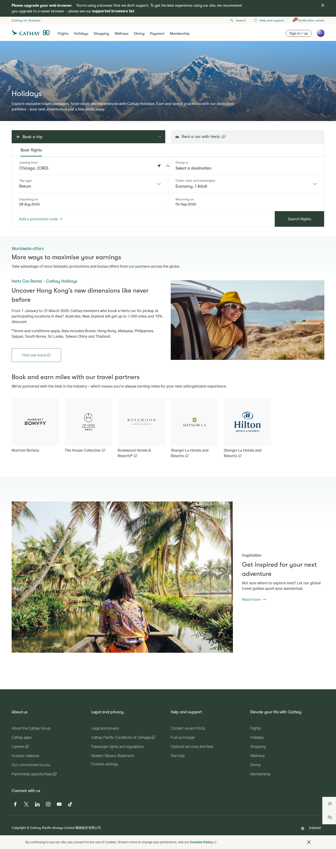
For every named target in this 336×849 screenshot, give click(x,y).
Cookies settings (104, 764)
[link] (247, 320)
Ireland (315, 827)
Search (241, 20)
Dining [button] (139, 34)
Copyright (19, 828)
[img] (322, 5)
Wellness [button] (121, 34)
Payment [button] (157, 34)
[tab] (31, 150)
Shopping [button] (101, 34)
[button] (168, 166)
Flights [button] (63, 34)
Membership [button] (179, 34)
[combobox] (90, 184)
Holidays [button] (81, 34)
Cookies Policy (201, 842)
